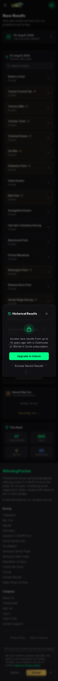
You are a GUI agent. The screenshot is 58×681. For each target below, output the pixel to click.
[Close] (46, 313)
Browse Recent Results (29, 366)
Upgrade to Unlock (29, 356)
